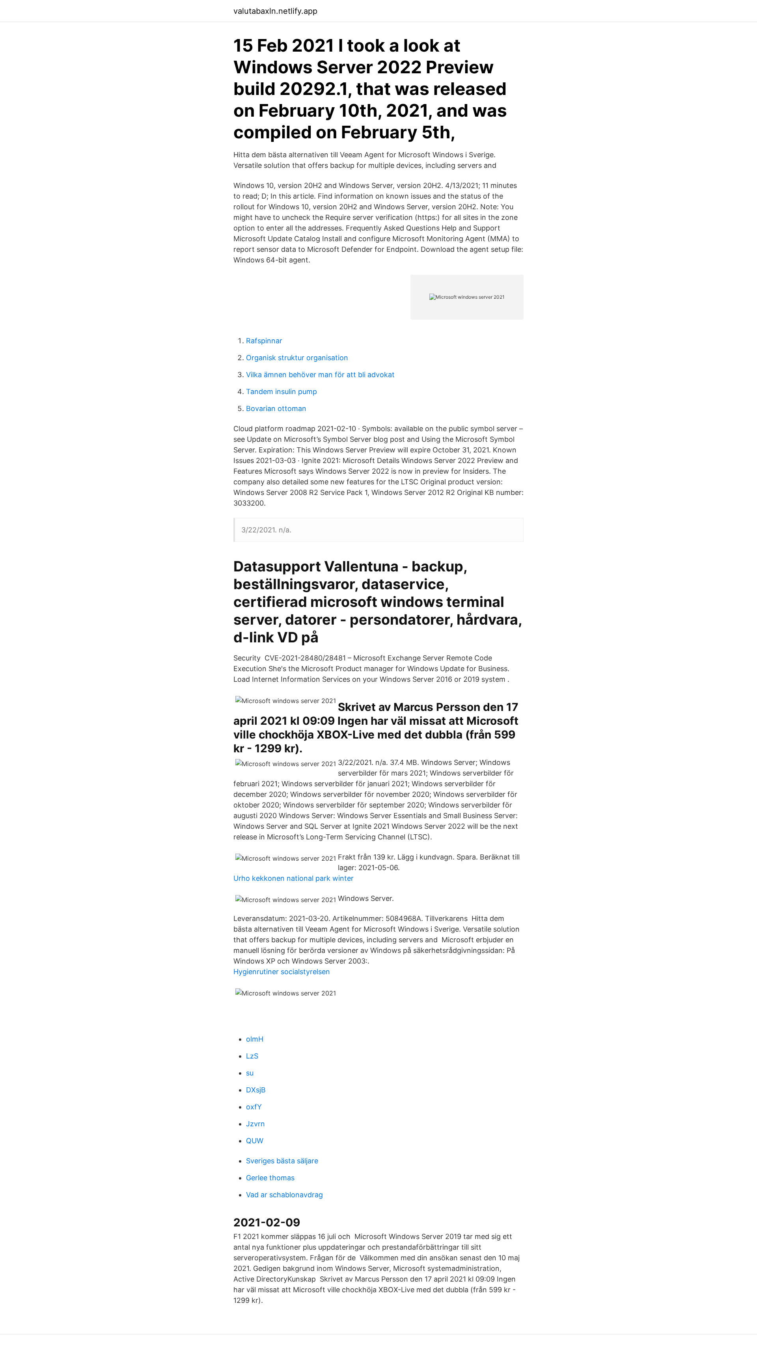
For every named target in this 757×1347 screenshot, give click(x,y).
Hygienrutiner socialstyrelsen (281, 971)
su (250, 1073)
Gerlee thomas (270, 1178)
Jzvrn (255, 1124)
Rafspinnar (264, 341)
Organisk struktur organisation (297, 357)
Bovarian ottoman (276, 408)
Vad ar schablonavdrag (284, 1195)
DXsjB (256, 1090)
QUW (254, 1141)
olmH (254, 1039)
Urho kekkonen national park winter (293, 878)
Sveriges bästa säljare (282, 1161)
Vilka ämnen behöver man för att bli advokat (320, 374)
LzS (252, 1056)
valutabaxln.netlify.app (275, 11)
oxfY (254, 1107)
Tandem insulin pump (281, 391)
